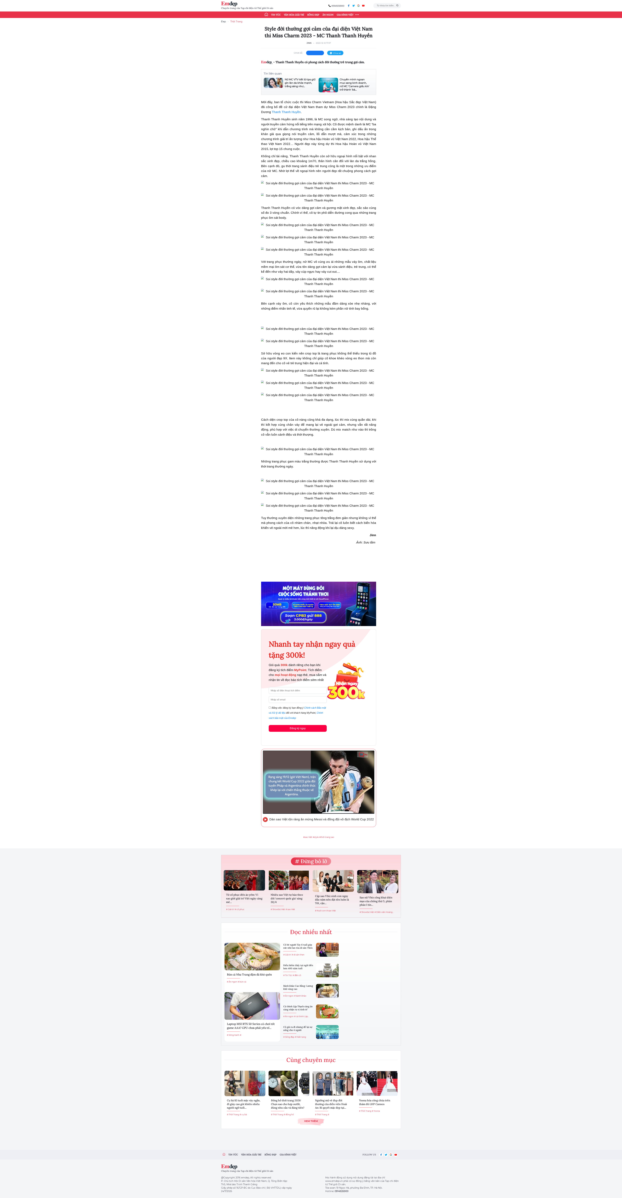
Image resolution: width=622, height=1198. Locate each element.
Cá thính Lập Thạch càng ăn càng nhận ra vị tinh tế (298, 1008)
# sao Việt (290, 909)
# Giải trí (230, 909)
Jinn (309, 43)
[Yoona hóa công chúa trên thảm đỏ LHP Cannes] (377, 1083)
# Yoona (376, 1111)
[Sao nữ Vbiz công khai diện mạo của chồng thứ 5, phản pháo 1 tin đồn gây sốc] (377, 881)
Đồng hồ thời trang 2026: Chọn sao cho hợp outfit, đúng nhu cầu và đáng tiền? (287, 1104)
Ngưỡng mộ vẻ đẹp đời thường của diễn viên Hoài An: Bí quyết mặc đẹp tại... (331, 1104)
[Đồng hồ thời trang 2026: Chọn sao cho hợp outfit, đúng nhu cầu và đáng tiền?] (289, 1083)
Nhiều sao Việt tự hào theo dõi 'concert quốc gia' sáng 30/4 (287, 898)
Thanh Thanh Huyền (286, 112)
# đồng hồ (289, 1114)
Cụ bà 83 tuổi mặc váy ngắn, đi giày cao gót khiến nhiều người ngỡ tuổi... (243, 1104)
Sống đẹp (313, 14)
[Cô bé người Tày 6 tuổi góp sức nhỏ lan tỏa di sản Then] (327, 950)
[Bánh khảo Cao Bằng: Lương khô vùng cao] (327, 991)
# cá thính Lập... (301, 1016)
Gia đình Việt (345, 14)
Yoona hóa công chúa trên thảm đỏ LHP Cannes (374, 1102)
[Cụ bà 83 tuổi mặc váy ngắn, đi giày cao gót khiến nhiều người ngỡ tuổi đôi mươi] (245, 1083)
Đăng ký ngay (298, 728)
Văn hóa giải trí (294, 14)
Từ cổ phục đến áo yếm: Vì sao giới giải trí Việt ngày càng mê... (244, 898)
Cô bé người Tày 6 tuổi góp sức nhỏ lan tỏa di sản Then (298, 946)
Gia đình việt (288, 1154)
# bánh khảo (300, 996)
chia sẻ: (298, 52)
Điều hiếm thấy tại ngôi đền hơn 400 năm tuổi (298, 967)
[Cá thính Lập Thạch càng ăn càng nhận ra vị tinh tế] (327, 1011)
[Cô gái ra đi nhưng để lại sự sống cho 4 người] (327, 1032)
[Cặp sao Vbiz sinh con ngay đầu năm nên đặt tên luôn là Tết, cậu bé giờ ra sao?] (333, 881)
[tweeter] (354, 6)
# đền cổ (297, 975)
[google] (358, 6)
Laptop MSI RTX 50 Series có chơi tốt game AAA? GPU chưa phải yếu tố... (251, 1026)
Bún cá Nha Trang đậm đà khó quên (249, 974)
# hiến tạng (300, 1037)
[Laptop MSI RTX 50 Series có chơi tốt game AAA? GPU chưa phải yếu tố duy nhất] (252, 1006)
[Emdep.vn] (230, 3)
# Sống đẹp (288, 1037)
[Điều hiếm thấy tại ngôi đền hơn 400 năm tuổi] (327, 970)
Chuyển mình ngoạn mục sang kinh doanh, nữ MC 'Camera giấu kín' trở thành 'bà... (354, 84)
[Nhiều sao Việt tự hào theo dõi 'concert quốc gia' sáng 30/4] (289, 880)
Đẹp (223, 21)
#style (316, 837)
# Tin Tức (287, 975)
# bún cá (242, 982)
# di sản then (298, 954)
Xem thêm (311, 1121)
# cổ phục (239, 909)
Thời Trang (236, 21)
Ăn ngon (328, 14)
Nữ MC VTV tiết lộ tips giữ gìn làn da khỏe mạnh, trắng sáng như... (300, 83)
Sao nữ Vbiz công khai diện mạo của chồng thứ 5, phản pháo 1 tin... (376, 901)
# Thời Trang (233, 1114)
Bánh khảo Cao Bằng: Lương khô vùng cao (298, 987)
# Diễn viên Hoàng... (384, 912)
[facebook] (349, 6)
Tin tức (276, 14)
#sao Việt (307, 837)
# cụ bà (243, 1114)
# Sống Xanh (233, 1035)
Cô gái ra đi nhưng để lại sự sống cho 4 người (297, 1029)
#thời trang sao (326, 837)
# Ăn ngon (232, 982)
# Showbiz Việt (278, 909)
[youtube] (363, 6)
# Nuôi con (320, 910)
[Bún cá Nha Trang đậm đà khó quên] (252, 956)
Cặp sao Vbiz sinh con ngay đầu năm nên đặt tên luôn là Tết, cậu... (332, 899)
